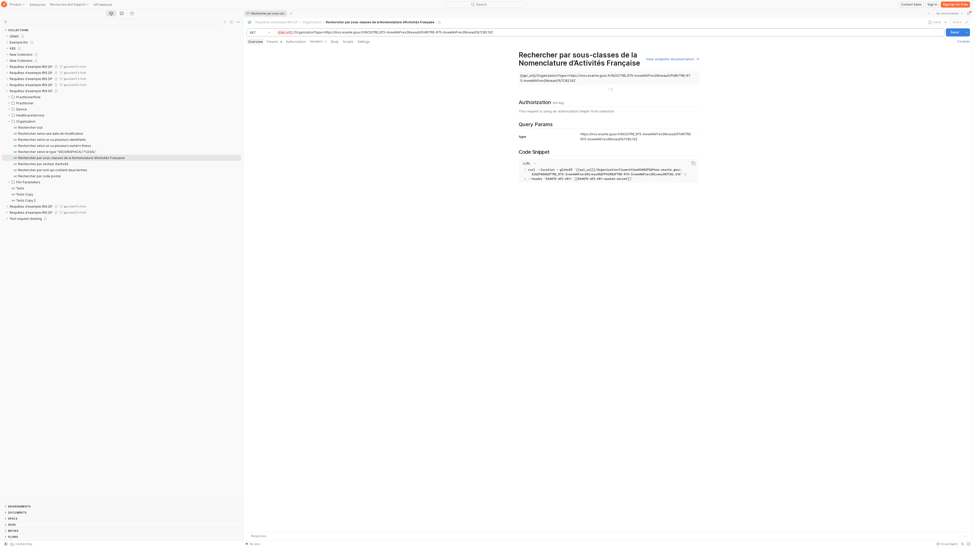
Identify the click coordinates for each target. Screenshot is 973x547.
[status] (21, 543)
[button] (968, 13)
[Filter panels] (6, 22)
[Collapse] (7, 91)
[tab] (111, 13)
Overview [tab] (255, 42)
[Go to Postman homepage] (4, 4)
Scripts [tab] (348, 42)
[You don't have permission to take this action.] (291, 13)
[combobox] (949, 13)
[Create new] (225, 22)
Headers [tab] (318, 41)
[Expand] (7, 36)
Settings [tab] (364, 42)
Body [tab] (335, 42)
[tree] (121, 268)
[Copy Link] (966, 22)
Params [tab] (272, 42)
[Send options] (967, 32)
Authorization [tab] (296, 42)
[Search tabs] (928, 13)
